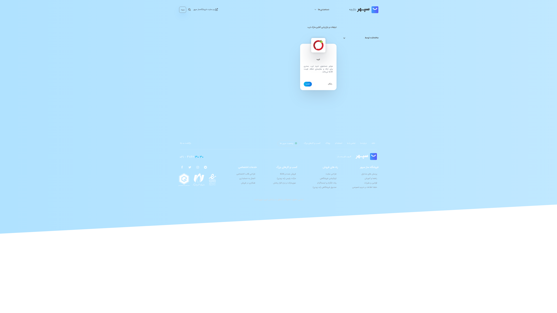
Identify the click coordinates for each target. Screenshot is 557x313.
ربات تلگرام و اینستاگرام (327, 183)
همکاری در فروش (248, 183)
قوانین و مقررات (370, 183)
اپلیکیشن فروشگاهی (328, 178)
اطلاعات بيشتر (308, 84)
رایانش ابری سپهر (267, 199)
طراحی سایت (331, 174)
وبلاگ (327, 143)
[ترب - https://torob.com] (318, 45)
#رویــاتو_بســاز (344, 156)
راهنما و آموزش (371, 178)
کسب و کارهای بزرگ (312, 143)
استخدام (338, 143)
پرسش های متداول (369, 174)
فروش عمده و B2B (288, 174)
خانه (373, 143)
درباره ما (363, 143)
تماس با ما (351, 143)
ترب (318, 59)
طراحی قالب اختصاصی (245, 174)
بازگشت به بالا (185, 143)
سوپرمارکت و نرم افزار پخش (284, 183)
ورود (183, 9)
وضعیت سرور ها (287, 143)
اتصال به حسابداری (247, 178)
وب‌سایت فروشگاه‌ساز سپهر (204, 9)
